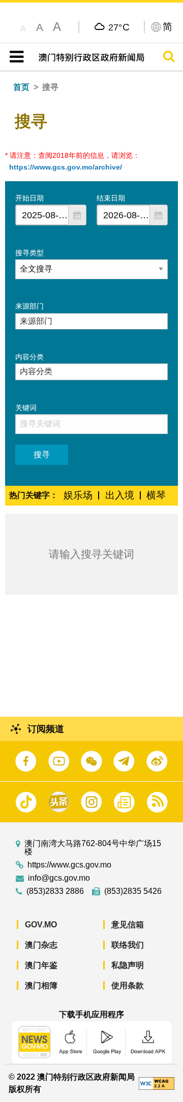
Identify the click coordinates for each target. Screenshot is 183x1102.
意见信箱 (127, 924)
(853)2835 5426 (133, 891)
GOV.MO (41, 924)
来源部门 (29, 306)
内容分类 (29, 357)
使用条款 (127, 985)
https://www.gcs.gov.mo (69, 865)
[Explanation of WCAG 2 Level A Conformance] (156, 1082)
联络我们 (127, 945)
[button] (77, 215)
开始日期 (29, 198)
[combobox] (42, 215)
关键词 (26, 408)
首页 (21, 87)
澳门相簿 (41, 985)
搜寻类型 (29, 253)
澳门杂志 (41, 945)
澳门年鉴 (41, 965)
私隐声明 (127, 965)
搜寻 (42, 454)
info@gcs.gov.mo (59, 878)
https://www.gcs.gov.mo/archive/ (65, 167)
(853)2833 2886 (55, 891)
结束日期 (111, 198)
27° (119, 26)
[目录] (14, 57)
